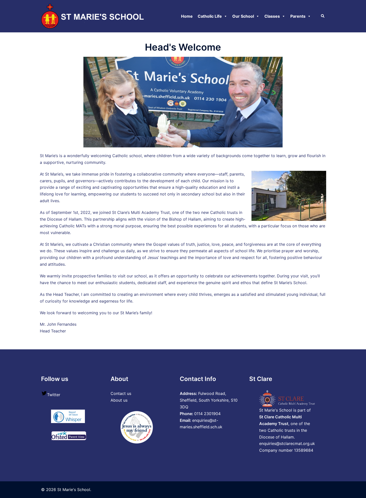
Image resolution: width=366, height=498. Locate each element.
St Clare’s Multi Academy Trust (141, 212)
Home (187, 16)
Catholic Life (210, 16)
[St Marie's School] (93, 15)
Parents (297, 16)
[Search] (323, 16)
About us (119, 400)
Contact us (121, 393)
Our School (243, 16)
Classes (272, 16)
